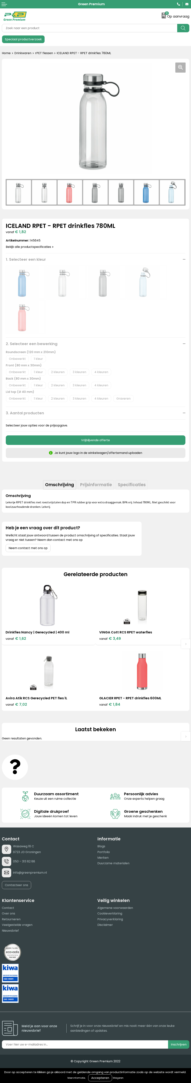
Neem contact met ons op (28, 548)
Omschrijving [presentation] (59, 485)
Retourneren (11, 919)
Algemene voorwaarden (115, 908)
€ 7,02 (16, 704)
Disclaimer (105, 925)
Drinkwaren (22, 53)
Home (6, 53)
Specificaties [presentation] (132, 485)
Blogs (101, 846)
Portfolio (103, 852)
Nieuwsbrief (10, 930)
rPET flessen (44, 53)
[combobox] (89, 28)
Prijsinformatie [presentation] (96, 485)
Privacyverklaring (110, 919)
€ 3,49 (110, 638)
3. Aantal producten (25, 413)
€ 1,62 (16, 638)
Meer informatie (76, 1077)
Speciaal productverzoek (23, 39)
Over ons (8, 913)
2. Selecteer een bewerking (31, 343)
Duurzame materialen (113, 863)
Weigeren (118, 1077)
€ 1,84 (109, 704)
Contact (8, 908)
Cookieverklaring (109, 913)
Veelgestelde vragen (17, 925)
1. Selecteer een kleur (26, 259)
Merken (103, 858)
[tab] (59, 485)
